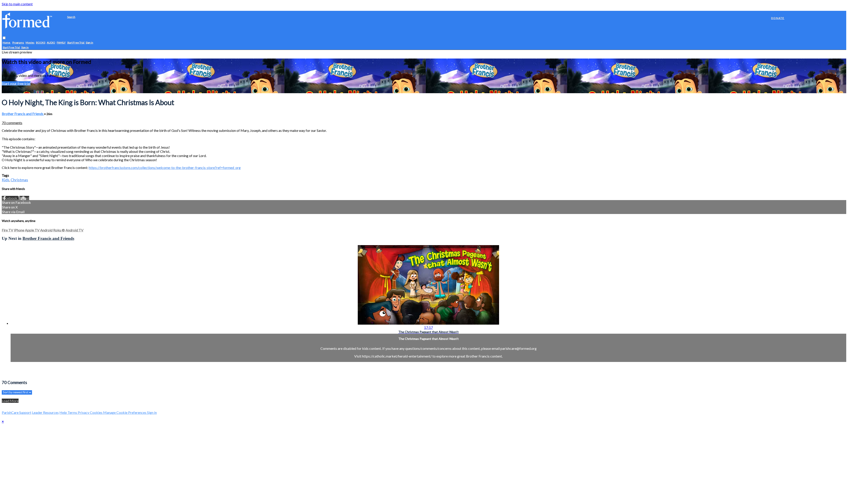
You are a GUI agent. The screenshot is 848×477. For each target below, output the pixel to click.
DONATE (777, 18)
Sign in (89, 42)
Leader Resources (45, 412)
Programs (18, 42)
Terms (73, 412)
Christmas (19, 179)
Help (63, 412)
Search (71, 17)
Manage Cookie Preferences (125, 412)
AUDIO (51, 42)
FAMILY (61, 42)
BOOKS (40, 42)
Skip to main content (17, 4)
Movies (30, 42)
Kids (5, 179)
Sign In (25, 47)
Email (25, 198)
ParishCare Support (16, 412)
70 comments (12, 123)
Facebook (10, 198)
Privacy (84, 412)
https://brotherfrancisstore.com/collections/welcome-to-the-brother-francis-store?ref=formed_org (165, 167)
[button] (4, 37)
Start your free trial (16, 83)
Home (7, 42)
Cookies (96, 412)
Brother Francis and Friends (23, 114)
